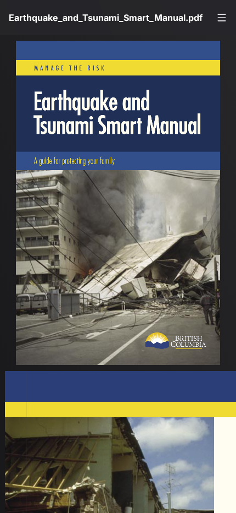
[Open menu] (222, 17)
